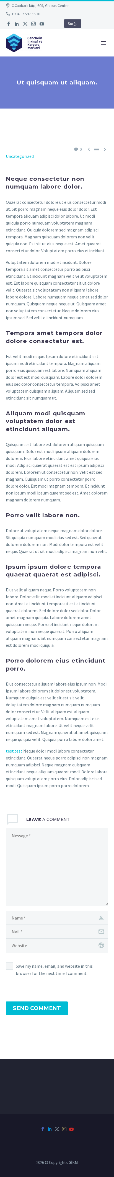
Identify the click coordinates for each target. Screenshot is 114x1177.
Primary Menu (103, 43)
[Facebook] (8, 24)
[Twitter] (25, 24)
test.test (14, 751)
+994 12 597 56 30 (26, 13)
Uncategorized (20, 156)
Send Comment (37, 1008)
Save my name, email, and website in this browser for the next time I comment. (54, 969)
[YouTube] (42, 24)
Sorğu (72, 23)
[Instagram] (33, 24)
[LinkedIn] (17, 24)
